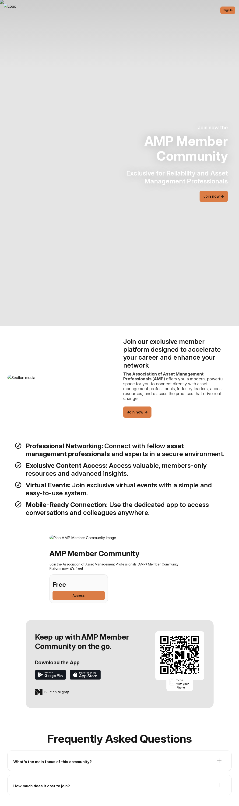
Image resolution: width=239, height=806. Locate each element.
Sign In (227, 10)
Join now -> (213, 196)
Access (79, 595)
